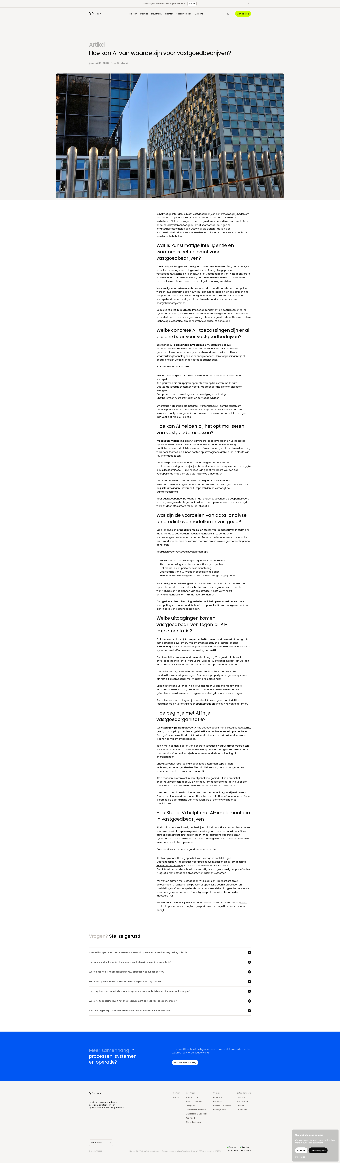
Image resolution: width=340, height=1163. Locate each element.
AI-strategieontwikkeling (170, 858)
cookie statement (314, 1142)
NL (228, 13)
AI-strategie (180, 763)
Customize (300, 1157)
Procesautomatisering (169, 865)
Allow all (301, 1150)
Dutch (192, 3)
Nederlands (96, 1142)
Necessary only (318, 1150)
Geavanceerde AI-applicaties (174, 861)
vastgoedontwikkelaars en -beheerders (207, 881)
